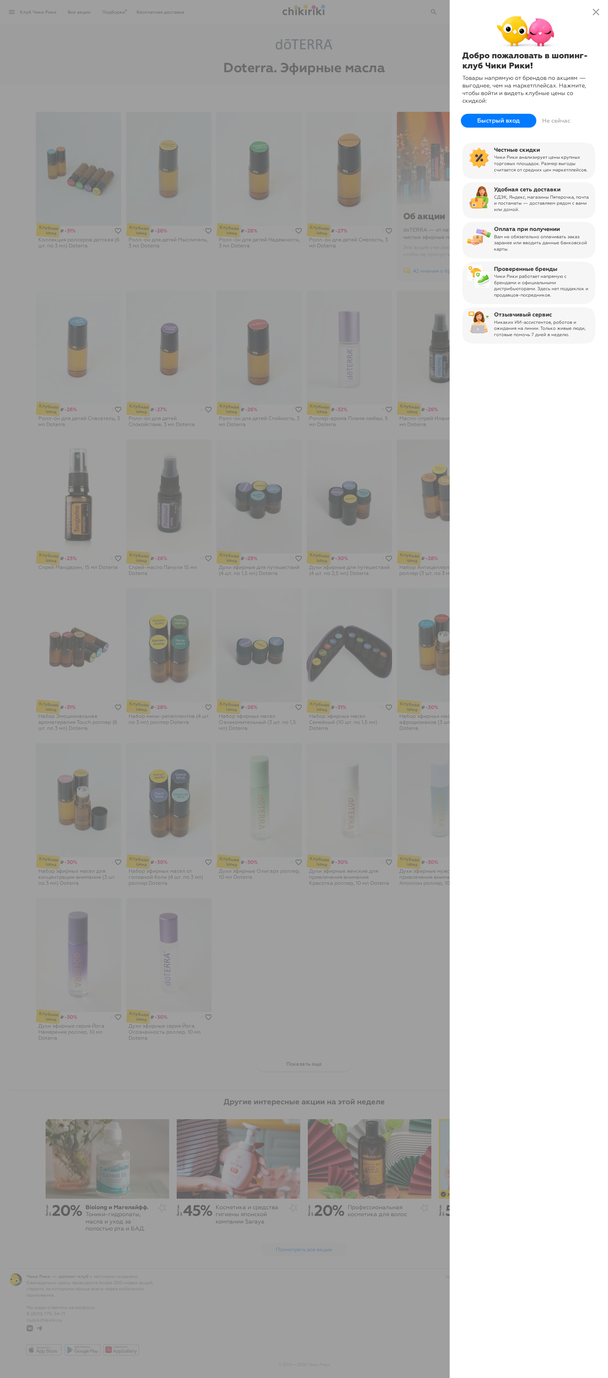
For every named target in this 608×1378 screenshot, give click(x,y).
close (596, 12)
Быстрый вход (498, 120)
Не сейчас (556, 120)
